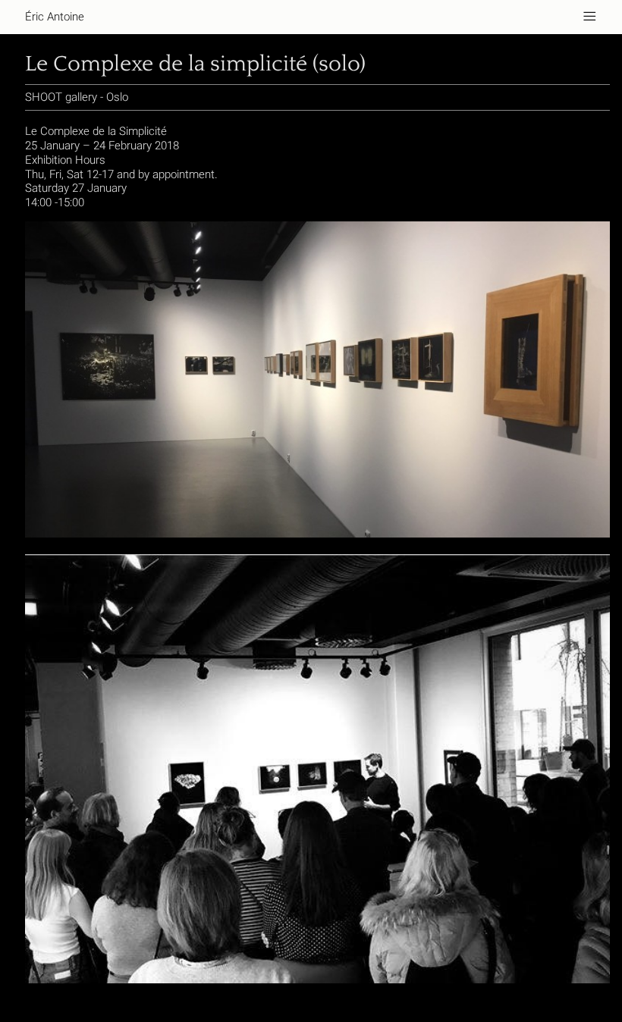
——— (590, 16)
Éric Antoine (54, 17)
